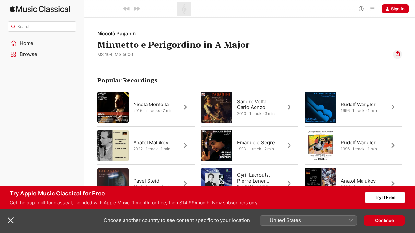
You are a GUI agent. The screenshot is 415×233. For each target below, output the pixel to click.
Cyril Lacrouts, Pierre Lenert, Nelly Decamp (253, 181)
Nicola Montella (151, 104)
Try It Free (385, 197)
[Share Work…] (397, 54)
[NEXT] (137, 9)
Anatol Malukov (150, 142)
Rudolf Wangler (358, 104)
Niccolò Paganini (117, 33)
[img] (40, 9)
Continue (384, 220)
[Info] (361, 8)
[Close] (11, 220)
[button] (42, 43)
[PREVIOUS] (126, 9)
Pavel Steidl (146, 181)
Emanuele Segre (256, 142)
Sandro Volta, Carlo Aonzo (252, 104)
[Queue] (372, 8)
